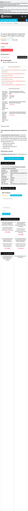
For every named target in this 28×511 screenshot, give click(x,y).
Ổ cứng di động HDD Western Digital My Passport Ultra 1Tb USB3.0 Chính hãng (17, 112)
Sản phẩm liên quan (14, 88)
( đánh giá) (10, 38)
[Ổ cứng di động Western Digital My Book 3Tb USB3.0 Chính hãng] (7, 241)
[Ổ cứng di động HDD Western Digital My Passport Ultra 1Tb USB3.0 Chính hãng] (5, 121)
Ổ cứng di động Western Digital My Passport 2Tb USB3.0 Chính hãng (20, 245)
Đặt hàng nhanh (4, 54)
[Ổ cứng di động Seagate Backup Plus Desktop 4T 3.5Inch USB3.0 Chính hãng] (7, 225)
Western (8, 40)
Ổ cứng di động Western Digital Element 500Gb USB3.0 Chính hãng (17, 102)
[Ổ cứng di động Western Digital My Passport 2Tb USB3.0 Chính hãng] (21, 241)
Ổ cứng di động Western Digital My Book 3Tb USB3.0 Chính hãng (7, 245)
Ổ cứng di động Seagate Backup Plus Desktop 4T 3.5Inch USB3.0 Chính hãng (7, 229)
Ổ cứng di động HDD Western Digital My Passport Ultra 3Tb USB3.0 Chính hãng (20, 230)
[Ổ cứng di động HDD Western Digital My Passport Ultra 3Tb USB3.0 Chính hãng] (21, 226)
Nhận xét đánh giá (6, 192)
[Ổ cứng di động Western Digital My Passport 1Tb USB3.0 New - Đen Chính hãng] (5, 99)
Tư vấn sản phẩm (7, 60)
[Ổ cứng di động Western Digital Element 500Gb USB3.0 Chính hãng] (5, 109)
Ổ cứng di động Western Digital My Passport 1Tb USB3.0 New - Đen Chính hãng (17, 92)
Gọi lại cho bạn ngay (22, 57)
